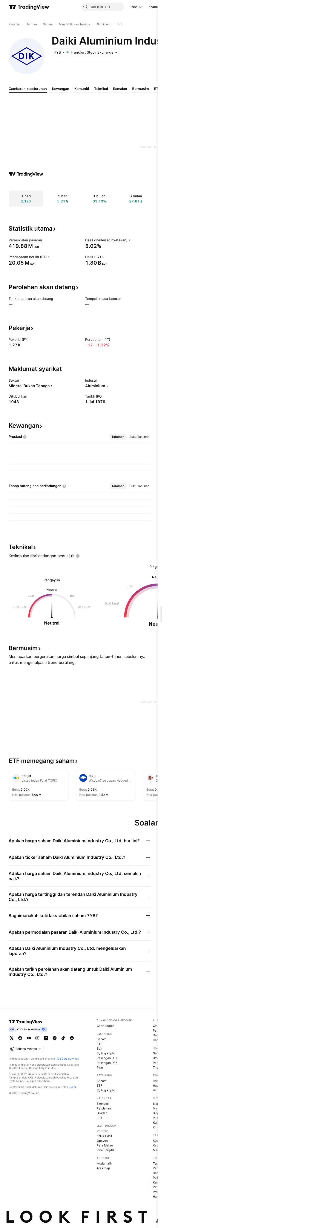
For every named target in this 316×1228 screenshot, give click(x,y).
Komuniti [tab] (81, 88)
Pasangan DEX (107, 1062)
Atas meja (103, 1168)
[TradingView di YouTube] (29, 1038)
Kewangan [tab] (60, 88)
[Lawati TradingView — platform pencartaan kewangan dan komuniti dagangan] (26, 174)
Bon (99, 1048)
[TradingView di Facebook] (20, 1038)
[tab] (118, 437)
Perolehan (104, 1108)
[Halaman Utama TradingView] (29, 7)
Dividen (102, 1113)
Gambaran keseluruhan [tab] (28, 88)
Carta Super (105, 1025)
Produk (135, 7)
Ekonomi (103, 1103)
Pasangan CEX (107, 1058)
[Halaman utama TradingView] (26, 1022)
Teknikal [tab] (101, 88)
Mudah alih (104, 1163)
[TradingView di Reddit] (72, 1038)
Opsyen (102, 1140)
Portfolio (102, 1131)
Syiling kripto (106, 1053)
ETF (99, 1044)
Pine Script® (105, 1150)
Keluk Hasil (104, 1136)
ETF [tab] (157, 88)
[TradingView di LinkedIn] (46, 1038)
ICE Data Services (68, 1058)
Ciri (155, 1025)
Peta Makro (105, 1145)
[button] (145, 7)
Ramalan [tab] (120, 88)
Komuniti (156, 7)
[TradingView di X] (12, 1038)
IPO (99, 1118)
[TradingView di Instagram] (37, 1038)
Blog (156, 1113)
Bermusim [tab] (140, 88)
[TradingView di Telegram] (55, 1038)
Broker (157, 1058)
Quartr (72, 1087)
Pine (100, 1067)
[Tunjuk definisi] (45, 240)
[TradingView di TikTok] (63, 1038)
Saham (101, 1039)
